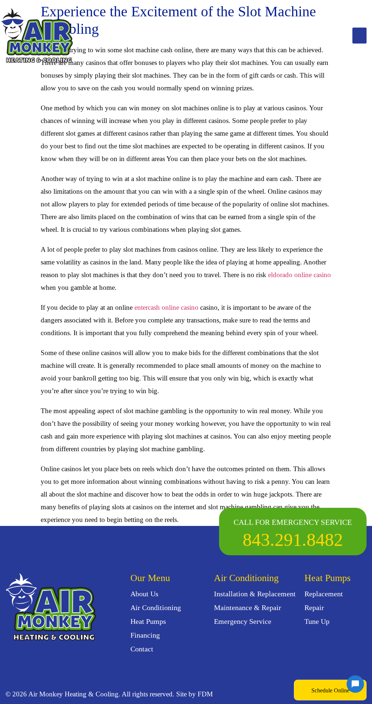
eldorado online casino (299, 275)
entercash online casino (166, 307)
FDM (205, 694)
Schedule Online (330, 690)
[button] (359, 36)
